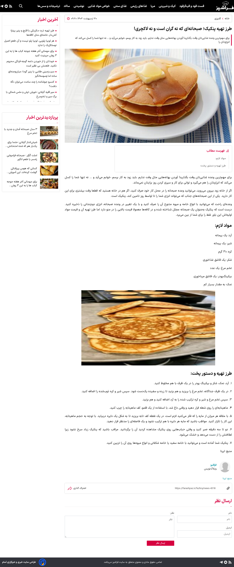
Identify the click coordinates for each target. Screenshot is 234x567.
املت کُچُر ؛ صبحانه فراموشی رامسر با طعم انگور (22, 157)
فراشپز (213, 465)
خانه (227, 19)
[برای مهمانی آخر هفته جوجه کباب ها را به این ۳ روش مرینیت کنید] (49, 184)
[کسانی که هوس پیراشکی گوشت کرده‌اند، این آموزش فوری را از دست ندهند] (49, 171)
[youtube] (6, 6)
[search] (21, 6)
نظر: (172, 513)
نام (230, 513)
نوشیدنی (78, 6)
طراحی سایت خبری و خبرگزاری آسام (19, 562)
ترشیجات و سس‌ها (48, 6)
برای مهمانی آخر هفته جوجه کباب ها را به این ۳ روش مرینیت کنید (22, 183)
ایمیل (229, 528)
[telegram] (2, 6)
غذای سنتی (120, 6)
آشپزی (217, 19)
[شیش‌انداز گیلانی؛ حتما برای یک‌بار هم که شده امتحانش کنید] (49, 144)
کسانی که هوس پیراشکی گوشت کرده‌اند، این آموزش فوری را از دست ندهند (23, 170)
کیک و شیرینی (167, 6)
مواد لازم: (221, 158)
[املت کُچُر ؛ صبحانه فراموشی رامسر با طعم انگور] (49, 157)
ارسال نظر (160, 543)
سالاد (67, 6)
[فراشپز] (225, 6)
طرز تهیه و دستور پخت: (213, 166)
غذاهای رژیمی (138, 6)
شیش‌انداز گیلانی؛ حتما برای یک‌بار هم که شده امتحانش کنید (22, 144)
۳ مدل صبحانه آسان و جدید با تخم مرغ (20, 131)
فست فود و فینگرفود (191, 6)
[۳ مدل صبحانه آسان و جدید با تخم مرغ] (49, 131)
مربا (153, 6)
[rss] (10, 6)
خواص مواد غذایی (99, 6)
